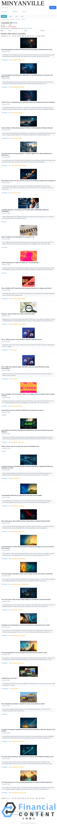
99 (36, 36)
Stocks (10, 16)
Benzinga (4, 221)
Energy (19, 192)
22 (12, 36)
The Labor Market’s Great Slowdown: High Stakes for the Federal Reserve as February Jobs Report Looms (27, 75)
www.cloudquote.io (39, 811)
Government (24, 324)
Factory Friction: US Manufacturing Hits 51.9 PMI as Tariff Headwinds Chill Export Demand (27, 128)
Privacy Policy (33, 814)
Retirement (23, 558)
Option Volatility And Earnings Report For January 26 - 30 (17, 237)
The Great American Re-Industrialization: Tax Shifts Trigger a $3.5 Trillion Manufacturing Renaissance (26, 154)
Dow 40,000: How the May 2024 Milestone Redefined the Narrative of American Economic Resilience (27, 431)
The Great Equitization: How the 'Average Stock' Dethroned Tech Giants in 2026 (24, 652)
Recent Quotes (5, 11)
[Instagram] (33, 818)
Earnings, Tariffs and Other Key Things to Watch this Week (18, 314)
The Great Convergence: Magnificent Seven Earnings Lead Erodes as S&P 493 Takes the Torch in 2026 (28, 730)
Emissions (23, 635)
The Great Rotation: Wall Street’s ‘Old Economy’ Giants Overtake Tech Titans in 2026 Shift (26, 574)
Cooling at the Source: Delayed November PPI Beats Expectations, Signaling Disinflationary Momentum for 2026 (27, 467)
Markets (3, 16)
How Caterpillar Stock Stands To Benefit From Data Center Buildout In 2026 (23, 704)
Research (43, 30)
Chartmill (4, 451)
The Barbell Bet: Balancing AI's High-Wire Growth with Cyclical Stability (21, 495)
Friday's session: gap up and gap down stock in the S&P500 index (20, 446)
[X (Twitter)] (23, 818)
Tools (22, 16)
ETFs (16, 16)
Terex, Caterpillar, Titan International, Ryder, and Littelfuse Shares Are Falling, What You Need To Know (27, 394)
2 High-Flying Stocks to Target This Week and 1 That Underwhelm (20, 262)
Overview (4, 19)
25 (20, 36)
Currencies (12, 19)
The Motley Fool (5, 298)
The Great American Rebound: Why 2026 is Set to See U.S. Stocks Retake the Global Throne (27, 756)
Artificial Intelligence (15, 59)
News (8, 19)
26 (22, 36)
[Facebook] (26, 818)
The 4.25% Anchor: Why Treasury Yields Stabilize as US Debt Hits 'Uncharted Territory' (26, 599)
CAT (15, 23)
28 (27, 36)
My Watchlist (15, 11)
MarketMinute (5, 59)
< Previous (3, 36)
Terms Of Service (42, 814)
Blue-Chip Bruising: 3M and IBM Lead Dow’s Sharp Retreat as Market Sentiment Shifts (25, 521)
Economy (19, 59)
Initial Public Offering (25, 584)
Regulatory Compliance (21, 298)
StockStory (4, 406)
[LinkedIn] (30, 818)
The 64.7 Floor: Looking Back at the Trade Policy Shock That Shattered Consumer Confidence (28, 102)
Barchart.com (5, 247)
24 (17, 36)
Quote (9, 30)
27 (25, 36)
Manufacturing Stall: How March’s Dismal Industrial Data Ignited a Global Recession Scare (26, 49)
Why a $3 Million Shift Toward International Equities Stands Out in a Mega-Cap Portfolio (27, 288)
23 (15, 36)
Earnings (13, 112)
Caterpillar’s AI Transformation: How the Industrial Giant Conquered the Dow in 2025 (25, 625)
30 (33, 36)
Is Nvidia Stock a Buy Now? (9, 678)
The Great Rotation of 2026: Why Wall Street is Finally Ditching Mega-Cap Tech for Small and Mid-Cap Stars (27, 547)
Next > (43, 36)
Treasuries (24, 19)
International (18, 19)
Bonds (19, 87)
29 (30, 36)
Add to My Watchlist (28, 28)
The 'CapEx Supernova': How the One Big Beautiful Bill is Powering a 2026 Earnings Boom (26, 782)
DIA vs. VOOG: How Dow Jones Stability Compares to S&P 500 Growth (22, 339)
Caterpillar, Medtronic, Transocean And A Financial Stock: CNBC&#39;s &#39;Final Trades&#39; (25, 210)
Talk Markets (5, 714)
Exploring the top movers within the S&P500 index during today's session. (23, 410)
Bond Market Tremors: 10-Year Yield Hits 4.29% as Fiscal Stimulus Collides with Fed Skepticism (28, 180)
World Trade (20, 112)
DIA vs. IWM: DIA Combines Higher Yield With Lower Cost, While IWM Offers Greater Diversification (25, 367)
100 (39, 36)
